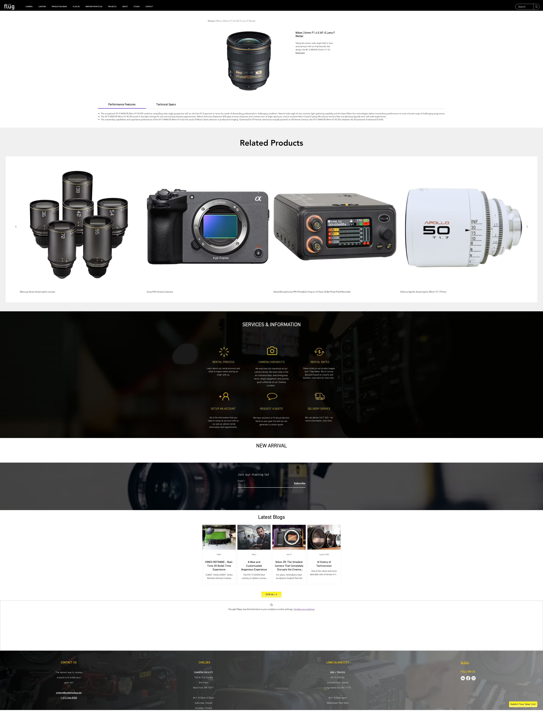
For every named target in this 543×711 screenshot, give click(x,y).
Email (240, 481)
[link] (121, 104)
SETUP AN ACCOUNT (223, 408)
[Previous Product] (16, 226)
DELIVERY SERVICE (319, 408)
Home (211, 21)
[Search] (536, 6)
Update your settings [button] (304, 609)
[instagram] (473, 678)
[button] (271, 421)
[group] (271, 229)
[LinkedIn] (463, 678)
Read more (300, 53)
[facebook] (468, 678)
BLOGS (465, 663)
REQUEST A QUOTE (271, 408)
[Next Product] (527, 226)
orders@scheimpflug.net (69, 693)
